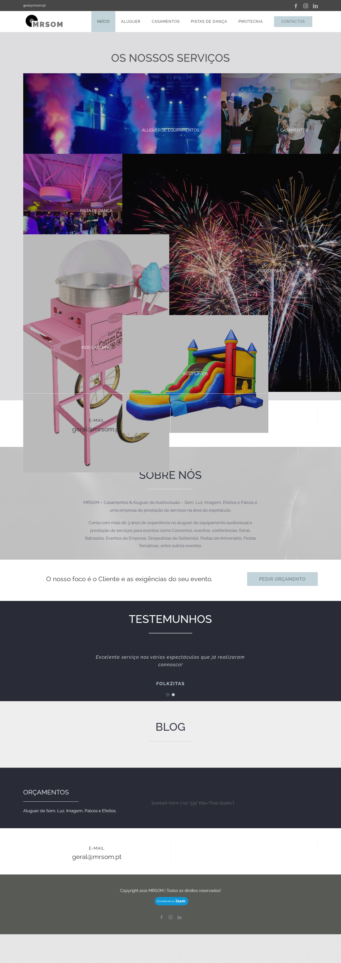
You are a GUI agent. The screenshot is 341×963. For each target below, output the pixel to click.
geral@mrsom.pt (34, 5)
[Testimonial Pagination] (167, 694)
